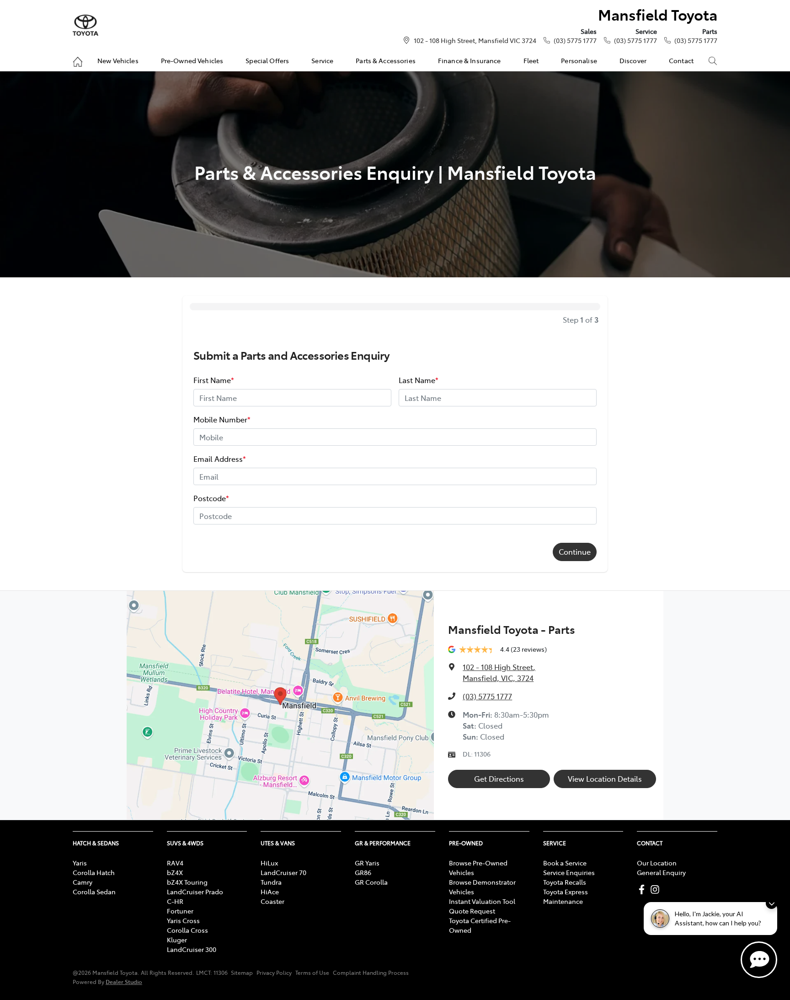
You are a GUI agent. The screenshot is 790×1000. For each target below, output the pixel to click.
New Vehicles (118, 60)
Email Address (219, 459)
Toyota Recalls (564, 881)
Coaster (272, 901)
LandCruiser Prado (195, 891)
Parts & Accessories (386, 60)
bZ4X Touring (187, 881)
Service (322, 60)
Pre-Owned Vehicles (192, 60)
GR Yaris (367, 862)
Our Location (657, 862)
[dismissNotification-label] (771, 903)
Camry (82, 881)
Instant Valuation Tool (482, 901)
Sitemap (242, 972)
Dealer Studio (124, 981)
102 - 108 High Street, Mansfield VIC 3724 (475, 40)
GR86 (363, 872)
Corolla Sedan (94, 891)
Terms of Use (312, 972)
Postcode (211, 498)
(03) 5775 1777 (575, 40)
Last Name (418, 380)
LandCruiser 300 (191, 949)
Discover (632, 60)
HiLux (269, 862)
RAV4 (175, 862)
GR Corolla (371, 881)
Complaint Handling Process (371, 972)
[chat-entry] (759, 959)
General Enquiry (661, 872)
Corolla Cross (187, 930)
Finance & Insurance (469, 60)
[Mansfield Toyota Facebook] (643, 889)
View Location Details (605, 778)
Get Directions (499, 778)
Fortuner (180, 910)
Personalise (579, 60)
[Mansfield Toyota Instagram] (656, 889)
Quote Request (472, 910)
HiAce (270, 891)
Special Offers (267, 60)
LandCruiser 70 (283, 872)
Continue (575, 551)
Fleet (531, 60)
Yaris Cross (183, 920)
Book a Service (565, 862)
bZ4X (175, 872)
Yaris (80, 862)
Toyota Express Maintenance (565, 896)
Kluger (177, 939)
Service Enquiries (569, 872)
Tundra (271, 881)
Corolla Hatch (94, 872)
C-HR (175, 901)
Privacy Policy (274, 972)
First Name (213, 380)
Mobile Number (222, 419)
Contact (681, 60)
